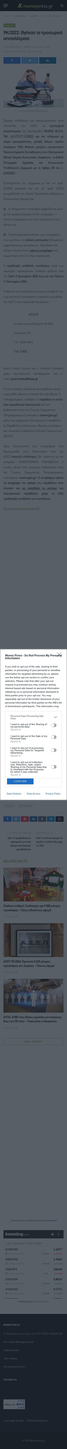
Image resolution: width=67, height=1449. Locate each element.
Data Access (33, 793)
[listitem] (33, 717)
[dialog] (33, 724)
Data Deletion (14, 793)
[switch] (54, 725)
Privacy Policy (53, 793)
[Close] (60, 655)
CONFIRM (20, 781)
